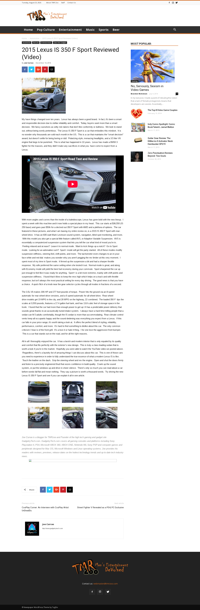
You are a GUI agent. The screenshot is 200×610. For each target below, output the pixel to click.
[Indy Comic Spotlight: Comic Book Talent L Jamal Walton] (138, 127)
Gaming (134, 81)
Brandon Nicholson (139, 94)
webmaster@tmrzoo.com (105, 583)
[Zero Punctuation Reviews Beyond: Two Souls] (137, 157)
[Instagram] (173, 3)
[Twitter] (176, 3)
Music (90, 30)
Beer (116, 30)
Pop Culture (46, 30)
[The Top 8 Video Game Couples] (137, 114)
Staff (63, 2)
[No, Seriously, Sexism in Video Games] (154, 66)
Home (28, 30)
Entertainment (70, 30)
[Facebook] (169, 3)
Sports (103, 30)
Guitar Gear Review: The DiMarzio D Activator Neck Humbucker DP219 (160, 141)
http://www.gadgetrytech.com (52, 528)
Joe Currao (28, 63)
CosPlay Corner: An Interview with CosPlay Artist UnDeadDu (45, 509)
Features (36, 43)
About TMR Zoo (52, 2)
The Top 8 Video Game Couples (162, 110)
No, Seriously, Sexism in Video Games (147, 88)
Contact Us (71, 2)
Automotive (34, 38)
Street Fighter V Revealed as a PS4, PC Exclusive (100, 507)
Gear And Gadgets (60, 43)
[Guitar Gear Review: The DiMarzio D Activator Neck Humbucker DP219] (138, 140)
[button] (174, 30)
